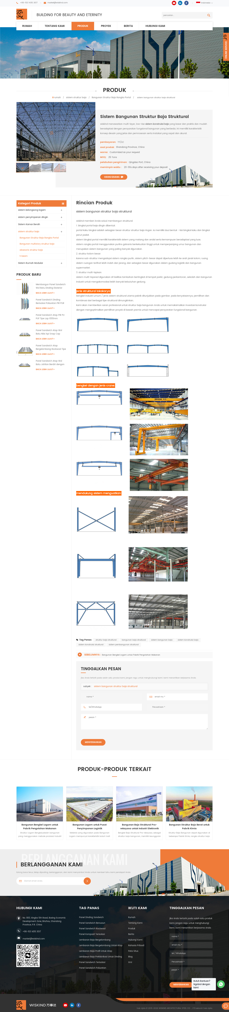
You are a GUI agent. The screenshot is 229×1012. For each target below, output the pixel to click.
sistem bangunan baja (161, 640)
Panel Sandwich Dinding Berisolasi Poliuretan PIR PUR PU (50, 301)
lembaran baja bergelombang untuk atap (100, 945)
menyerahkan (93, 742)
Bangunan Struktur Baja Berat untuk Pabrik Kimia (189, 826)
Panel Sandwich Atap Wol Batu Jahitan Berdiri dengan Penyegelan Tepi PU (50, 362)
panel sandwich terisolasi (92, 962)
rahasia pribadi (136, 945)
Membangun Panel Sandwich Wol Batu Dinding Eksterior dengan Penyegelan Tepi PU (51, 286)
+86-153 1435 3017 (29, 2)
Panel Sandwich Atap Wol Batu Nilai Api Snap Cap (49, 332)
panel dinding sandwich (91, 917)
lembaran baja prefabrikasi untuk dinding (100, 956)
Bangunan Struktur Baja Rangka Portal (111, 97)
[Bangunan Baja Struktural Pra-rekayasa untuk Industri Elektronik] (139, 803)
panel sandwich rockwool (92, 928)
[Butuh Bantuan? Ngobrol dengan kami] (221, 984)
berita (128, 26)
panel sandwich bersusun (92, 923)
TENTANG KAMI (55, 26)
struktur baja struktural (106, 640)
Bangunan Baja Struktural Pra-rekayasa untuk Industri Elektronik (139, 826)
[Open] (226, 47)
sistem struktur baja (76, 97)
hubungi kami (155, 26)
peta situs (133, 951)
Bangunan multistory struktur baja (37, 244)
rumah (27, 26)
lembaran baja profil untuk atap (95, 951)
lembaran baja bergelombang (94, 940)
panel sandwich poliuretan (92, 968)
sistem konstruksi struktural (91, 644)
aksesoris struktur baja (31, 250)
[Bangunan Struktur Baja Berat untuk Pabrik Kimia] (189, 803)
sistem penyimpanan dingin (33, 217)
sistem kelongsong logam (32, 210)
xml (130, 962)
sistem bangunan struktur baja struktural (115, 686)
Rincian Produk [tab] (94, 203)
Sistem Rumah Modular (30, 263)
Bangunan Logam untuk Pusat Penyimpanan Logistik (90, 826)
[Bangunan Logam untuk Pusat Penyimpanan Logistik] (89, 803)
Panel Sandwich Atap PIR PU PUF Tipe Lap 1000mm (50, 317)
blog (130, 956)
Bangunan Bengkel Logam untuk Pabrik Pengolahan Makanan (131, 654)
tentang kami (135, 923)
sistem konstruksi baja (188, 640)
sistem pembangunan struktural (124, 644)
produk (82, 26)
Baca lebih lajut (44, 293)
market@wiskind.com (58, 2)
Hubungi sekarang (111, 177)
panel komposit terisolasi (92, 934)
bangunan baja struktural (134, 640)
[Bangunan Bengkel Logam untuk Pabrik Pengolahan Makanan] (40, 803)
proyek (106, 26)
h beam (24, 256)
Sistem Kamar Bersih (29, 224)
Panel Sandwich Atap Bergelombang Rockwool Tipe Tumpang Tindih (51, 347)
